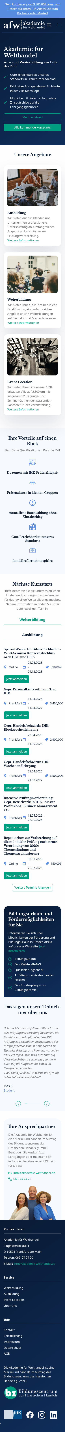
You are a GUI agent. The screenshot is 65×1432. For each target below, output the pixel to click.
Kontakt (9, 1330)
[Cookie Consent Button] (0, 1423)
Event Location (14, 1300)
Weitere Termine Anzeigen (32, 887)
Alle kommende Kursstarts (32, 127)
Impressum (12, 1342)
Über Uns (10, 1305)
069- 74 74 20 (22, 1179)
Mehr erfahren (32, 117)
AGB (7, 1353)
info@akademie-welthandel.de (34, 1173)
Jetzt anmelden (16, 679)
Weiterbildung (13, 1288)
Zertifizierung (13, 1336)
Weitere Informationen (23, 240)
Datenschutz (12, 1347)
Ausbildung (12, 1294)
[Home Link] (24, 24)
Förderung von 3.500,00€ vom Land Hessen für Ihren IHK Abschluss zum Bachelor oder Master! (33, 8)
